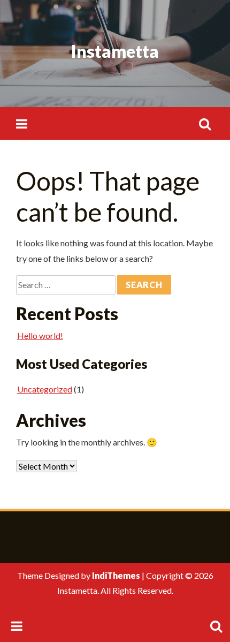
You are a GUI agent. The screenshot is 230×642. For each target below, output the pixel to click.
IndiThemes (116, 575)
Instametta (115, 51)
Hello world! (40, 335)
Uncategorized (44, 389)
